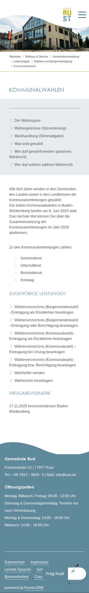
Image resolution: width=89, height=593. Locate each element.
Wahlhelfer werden (29, 373)
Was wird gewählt (28, 144)
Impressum (39, 562)
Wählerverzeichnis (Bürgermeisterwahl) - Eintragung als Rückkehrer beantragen (43, 309)
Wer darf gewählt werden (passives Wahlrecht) (40, 154)
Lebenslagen (21, 61)
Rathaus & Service (36, 56)
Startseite (15, 56)
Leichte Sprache (18, 569)
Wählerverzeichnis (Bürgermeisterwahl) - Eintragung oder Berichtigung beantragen (43, 322)
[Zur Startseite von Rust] (65, 14)
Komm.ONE (34, 588)
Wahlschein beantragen (33, 381)
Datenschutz (15, 562)
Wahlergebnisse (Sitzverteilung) (40, 128)
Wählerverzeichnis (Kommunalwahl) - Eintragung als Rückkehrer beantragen (42, 336)
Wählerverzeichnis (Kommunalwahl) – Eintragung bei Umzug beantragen (42, 349)
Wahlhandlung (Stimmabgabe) (39, 136)
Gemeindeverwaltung (65, 56)
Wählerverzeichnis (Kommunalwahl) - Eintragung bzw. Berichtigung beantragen (42, 362)
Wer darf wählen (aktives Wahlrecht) (43, 165)
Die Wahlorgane (27, 120)
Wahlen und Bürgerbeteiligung (53, 61)
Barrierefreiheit (17, 577)
